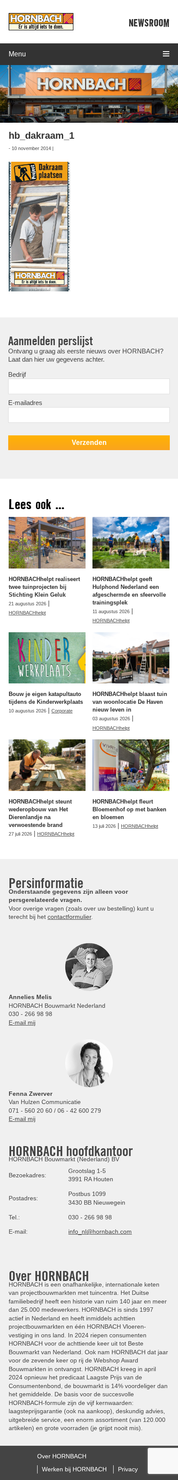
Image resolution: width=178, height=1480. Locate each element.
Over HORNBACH (61, 1456)
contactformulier (69, 916)
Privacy (128, 1468)
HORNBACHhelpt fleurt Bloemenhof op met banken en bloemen (129, 809)
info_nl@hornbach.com (100, 1231)
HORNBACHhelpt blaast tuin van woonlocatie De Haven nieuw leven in (129, 702)
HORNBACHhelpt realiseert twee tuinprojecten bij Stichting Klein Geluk (44, 587)
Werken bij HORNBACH (74, 1468)
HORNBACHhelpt (27, 612)
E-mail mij (22, 1022)
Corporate (62, 710)
